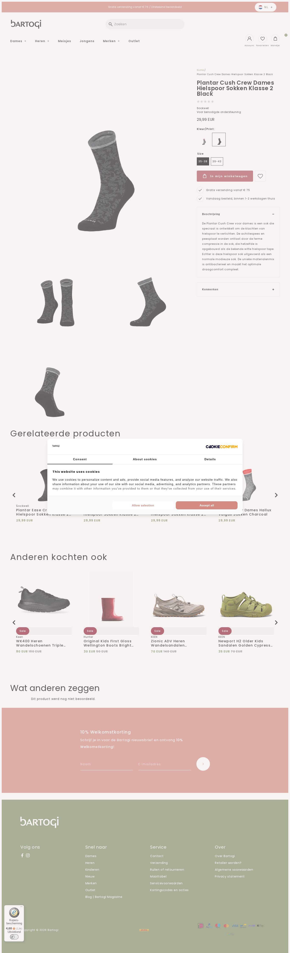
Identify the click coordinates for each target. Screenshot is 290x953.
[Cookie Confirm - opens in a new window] (222, 446)
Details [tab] (210, 459)
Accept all (207, 505)
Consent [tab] (80, 459)
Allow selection (143, 505)
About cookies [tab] (145, 459)
